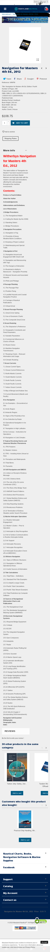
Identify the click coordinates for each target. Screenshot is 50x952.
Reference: (6, 82)
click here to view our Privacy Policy (22, 947)
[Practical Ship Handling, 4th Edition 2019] (25, 819)
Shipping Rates (10, 138)
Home (4, 12)
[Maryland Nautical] (26, 9)
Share (19, 79)
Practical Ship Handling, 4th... (25, 831)
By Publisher (25, 12)
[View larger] (38, 60)
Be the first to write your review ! (13, 738)
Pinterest (43, 79)
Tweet (8, 79)
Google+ (30, 79)
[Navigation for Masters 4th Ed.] (25, 62)
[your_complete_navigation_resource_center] (25, 19)
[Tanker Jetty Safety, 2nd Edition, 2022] (16, 767)
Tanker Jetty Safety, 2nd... (17, 784)
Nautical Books (14, 12)
